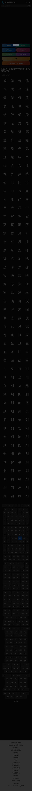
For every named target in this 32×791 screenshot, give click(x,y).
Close (16, 45)
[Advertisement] (16, 26)
